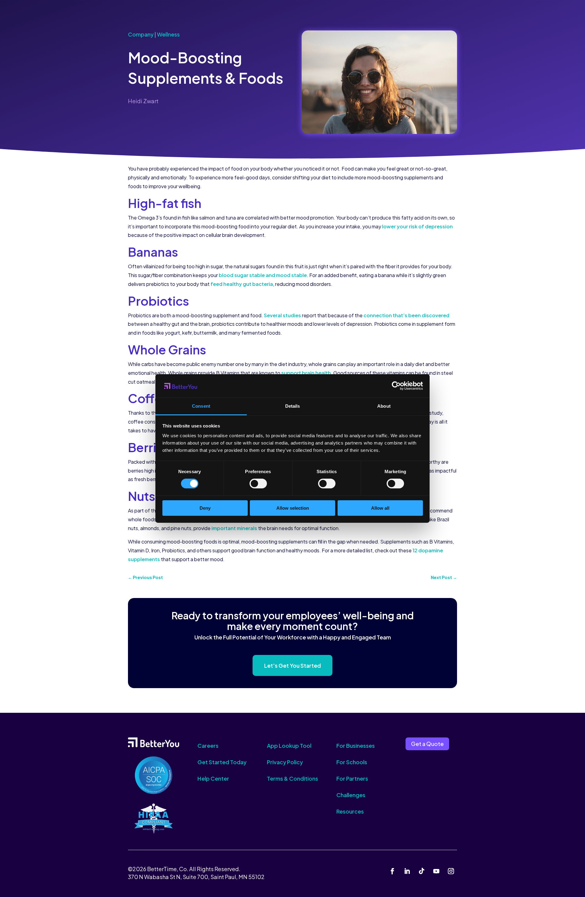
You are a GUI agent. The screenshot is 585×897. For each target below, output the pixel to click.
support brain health (306, 373)
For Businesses (355, 745)
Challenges (350, 794)
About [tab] (384, 406)
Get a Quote (427, 743)
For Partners (352, 778)
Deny (205, 508)
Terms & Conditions (292, 778)
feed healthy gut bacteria (242, 284)
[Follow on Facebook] (392, 871)
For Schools (351, 761)
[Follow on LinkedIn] (407, 871)
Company (141, 34)
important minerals (234, 528)
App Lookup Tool (289, 745)
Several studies (282, 315)
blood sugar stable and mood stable (263, 275)
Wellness (168, 34)
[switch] (258, 483)
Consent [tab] (201, 406)
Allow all (380, 508)
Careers (207, 745)
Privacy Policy (285, 761)
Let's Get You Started (292, 665)
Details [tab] (292, 406)
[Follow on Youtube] (436, 871)
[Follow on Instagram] (451, 871)
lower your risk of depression (417, 226)
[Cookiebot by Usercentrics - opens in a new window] (396, 385)
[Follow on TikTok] (422, 871)
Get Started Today (221, 761)
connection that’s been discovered (406, 315)
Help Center (213, 778)
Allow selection (292, 508)
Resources (350, 811)
